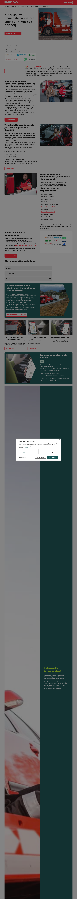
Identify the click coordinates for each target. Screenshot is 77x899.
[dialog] (38, 449)
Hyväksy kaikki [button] (52, 457)
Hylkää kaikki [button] (40, 457)
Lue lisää (26, 447)
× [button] (59, 439)
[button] (22, 457)
